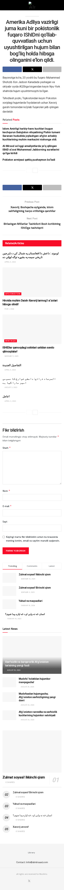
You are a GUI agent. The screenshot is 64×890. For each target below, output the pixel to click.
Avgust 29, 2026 (13, 670)
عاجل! (6, 396)
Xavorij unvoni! (21, 826)
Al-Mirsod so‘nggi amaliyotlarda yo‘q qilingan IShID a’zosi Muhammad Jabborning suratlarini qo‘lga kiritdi (31, 149)
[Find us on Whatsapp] (33, 881)
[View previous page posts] (29, 170)
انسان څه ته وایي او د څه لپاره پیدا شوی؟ (25, 614)
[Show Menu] (4, 5)
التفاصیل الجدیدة (12, 365)
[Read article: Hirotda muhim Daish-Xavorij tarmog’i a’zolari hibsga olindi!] (32, 282)
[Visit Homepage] (32, 5)
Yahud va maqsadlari (30, 601)
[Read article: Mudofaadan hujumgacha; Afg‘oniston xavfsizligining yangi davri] (9, 697)
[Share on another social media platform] (52, 69)
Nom (6, 490)
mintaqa (10, 341)
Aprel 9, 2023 (10, 262)
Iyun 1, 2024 (9, 309)
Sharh (7, 447)
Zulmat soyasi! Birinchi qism (35, 587)
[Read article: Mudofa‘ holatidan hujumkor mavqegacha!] (9, 682)
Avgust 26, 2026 (27, 705)
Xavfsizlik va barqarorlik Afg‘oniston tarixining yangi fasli (27, 663)
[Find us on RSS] (37, 881)
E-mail (7, 506)
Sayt (5, 521)
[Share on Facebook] (12, 69)
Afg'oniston (12, 294)
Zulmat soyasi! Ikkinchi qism (35, 574)
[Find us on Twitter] (29, 881)
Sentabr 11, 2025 (11, 356)
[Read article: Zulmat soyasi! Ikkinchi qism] (32, 751)
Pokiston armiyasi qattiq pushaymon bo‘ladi (29, 159)
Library (31, 852)
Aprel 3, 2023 (10, 401)
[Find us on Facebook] (25, 881)
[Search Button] (60, 5)
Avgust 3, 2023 (10, 387)
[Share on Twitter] (32, 69)
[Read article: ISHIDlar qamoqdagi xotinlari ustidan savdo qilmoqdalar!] (32, 329)
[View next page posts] (35, 170)
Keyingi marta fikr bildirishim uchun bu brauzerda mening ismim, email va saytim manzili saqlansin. (33, 538)
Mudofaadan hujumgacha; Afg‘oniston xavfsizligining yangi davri (37, 697)
